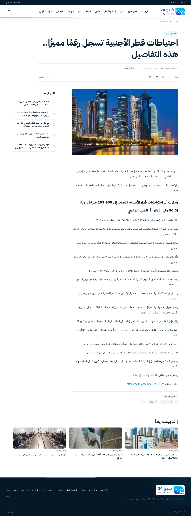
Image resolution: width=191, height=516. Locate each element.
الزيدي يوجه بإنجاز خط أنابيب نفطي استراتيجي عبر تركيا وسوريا (42, 454)
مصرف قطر (157, 185)
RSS (7, 496)
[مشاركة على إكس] (163, 77)
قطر (143, 402)
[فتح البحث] (9, 11)
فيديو (41, 11)
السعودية (160, 321)
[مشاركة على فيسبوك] (169, 77)
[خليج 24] (170, 11)
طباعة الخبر (44, 77)
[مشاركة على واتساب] (157, 77)
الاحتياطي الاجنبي (166, 402)
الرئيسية (145, 11)
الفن (80, 11)
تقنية (50, 11)
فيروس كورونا (153, 402)
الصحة (88, 11)
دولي (121, 11)
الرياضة (71, 11)
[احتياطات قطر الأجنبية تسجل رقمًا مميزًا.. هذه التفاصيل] (176, 402)
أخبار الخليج (132, 11)
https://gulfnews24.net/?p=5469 (145, 384)
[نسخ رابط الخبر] (150, 77)
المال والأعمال (110, 11)
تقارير (98, 11)
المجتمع (59, 11)
